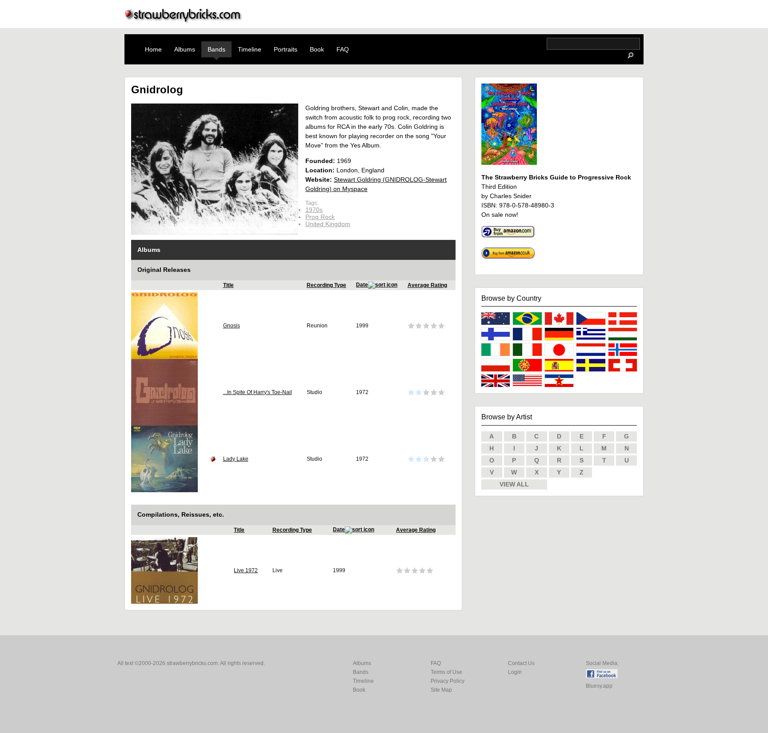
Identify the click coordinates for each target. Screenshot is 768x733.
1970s (314, 209)
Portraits (285, 49)
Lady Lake (235, 459)
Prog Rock (320, 216)
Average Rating (427, 285)
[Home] (183, 20)
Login (515, 672)
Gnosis (231, 326)
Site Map (441, 690)
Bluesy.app (599, 686)
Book (317, 49)
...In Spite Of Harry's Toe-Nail (257, 392)
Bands (216, 49)
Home (153, 49)
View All (514, 484)
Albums (184, 49)
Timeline (249, 49)
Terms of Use (446, 672)
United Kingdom (327, 223)
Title (228, 285)
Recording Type (326, 285)
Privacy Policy (447, 681)
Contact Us (521, 663)
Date (362, 285)
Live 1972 (246, 570)
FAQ (342, 49)
